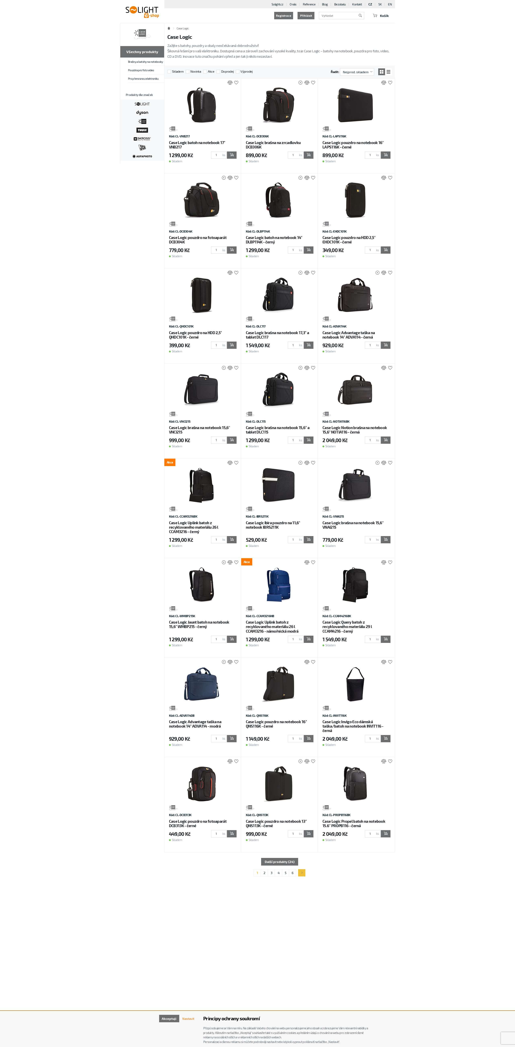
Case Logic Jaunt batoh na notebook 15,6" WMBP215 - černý (199, 624)
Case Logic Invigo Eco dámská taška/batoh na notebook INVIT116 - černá (352, 726)
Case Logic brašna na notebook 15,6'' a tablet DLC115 (278, 429)
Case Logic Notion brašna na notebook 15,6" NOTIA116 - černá (354, 429)
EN (390, 4)
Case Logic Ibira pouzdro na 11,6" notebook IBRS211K (273, 524)
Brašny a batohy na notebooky (145, 61)
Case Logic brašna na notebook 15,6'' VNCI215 (199, 429)
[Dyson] (142, 112)
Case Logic (183, 28)
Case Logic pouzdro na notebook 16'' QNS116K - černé (276, 723)
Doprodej (227, 71)
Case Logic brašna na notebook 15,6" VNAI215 (352, 524)
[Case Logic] (142, 121)
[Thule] (142, 130)
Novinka (195, 71)
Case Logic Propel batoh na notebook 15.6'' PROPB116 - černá (353, 823)
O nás (293, 4)
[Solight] (142, 103)
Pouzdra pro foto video (141, 70)
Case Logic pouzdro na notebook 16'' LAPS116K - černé (353, 144)
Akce (211, 71)
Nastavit (188, 1018)
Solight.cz (277, 4)
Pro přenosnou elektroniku (143, 78)
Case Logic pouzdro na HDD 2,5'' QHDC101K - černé (195, 334)
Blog (325, 4)
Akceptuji (169, 1018)
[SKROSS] (142, 138)
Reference (309, 4)
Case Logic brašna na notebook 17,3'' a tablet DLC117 (277, 334)
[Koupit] (232, 155)
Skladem (177, 71)
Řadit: (335, 72)
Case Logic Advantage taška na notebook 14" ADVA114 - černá (348, 334)
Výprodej (246, 71)
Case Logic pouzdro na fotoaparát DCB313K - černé (198, 823)
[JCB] (142, 147)
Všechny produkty (142, 51)
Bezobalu (340, 4)
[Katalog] (381, 72)
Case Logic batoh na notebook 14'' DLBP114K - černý (274, 239)
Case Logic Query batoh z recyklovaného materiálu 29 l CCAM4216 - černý (347, 626)
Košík (384, 16)
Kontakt (357, 4)
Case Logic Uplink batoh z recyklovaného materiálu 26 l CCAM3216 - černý (193, 527)
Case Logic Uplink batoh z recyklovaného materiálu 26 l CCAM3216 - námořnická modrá (272, 626)
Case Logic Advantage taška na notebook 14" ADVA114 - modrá (195, 723)
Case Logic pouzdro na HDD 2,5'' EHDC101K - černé (348, 239)
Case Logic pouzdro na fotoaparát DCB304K (198, 239)
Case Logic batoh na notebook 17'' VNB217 (197, 144)
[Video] (298, 82)
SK (380, 4)
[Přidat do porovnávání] (229, 82)
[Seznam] (388, 72)
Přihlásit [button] (306, 15)
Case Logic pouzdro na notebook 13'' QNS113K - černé (276, 823)
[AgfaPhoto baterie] (142, 156)
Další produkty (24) (280, 862)
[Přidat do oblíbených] (235, 82)
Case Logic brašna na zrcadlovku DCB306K (273, 144)
